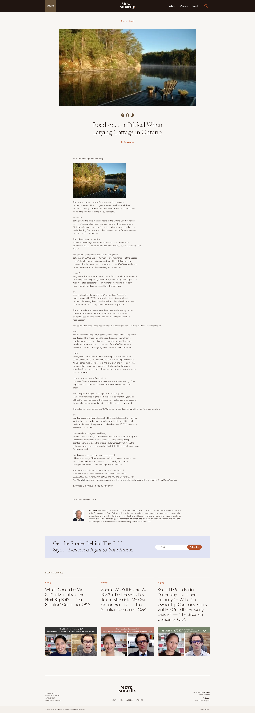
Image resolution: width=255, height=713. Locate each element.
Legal (131, 21)
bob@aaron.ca (170, 480)
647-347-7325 (50, 698)
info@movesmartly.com (53, 700)
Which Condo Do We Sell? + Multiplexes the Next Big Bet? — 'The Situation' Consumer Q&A (67, 597)
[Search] (206, 5)
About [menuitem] (140, 700)
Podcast (207, 695)
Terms (202, 709)
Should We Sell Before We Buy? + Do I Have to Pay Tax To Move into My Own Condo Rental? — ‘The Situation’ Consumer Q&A (124, 599)
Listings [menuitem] (129, 700)
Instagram (206, 700)
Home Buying (97, 158)
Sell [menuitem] (121, 700)
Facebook (198, 700)
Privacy (207, 709)
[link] (127, 5)
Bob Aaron (129, 142)
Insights (50, 6)
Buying (124, 21)
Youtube (200, 695)
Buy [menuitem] (114, 700)
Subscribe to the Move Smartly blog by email (92, 485)
